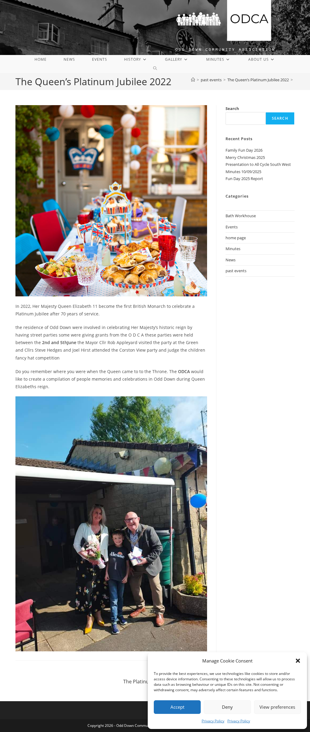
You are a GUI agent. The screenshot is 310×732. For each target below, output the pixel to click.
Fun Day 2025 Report (244, 178)
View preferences (277, 707)
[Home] (193, 79)
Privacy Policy (213, 721)
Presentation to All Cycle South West (258, 164)
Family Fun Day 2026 (244, 150)
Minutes (233, 248)
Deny (227, 707)
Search (232, 108)
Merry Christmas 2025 (245, 157)
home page (236, 237)
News (231, 260)
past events (236, 270)
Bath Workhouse (241, 215)
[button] (298, 661)
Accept (177, 707)
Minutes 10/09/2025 (243, 171)
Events (232, 227)
